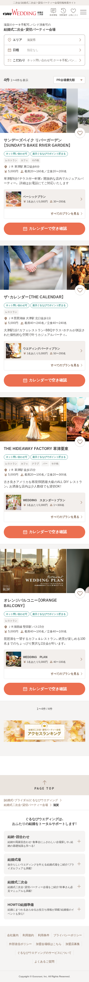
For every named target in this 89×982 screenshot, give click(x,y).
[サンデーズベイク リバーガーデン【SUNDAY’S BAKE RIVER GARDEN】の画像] (44, 111)
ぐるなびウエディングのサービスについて (44, 952)
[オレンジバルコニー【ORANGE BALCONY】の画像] (44, 571)
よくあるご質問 (44, 961)
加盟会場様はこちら (48, 944)
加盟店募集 (73, 944)
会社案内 (13, 935)
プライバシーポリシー (67, 935)
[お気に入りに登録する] (80, 133)
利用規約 (28, 935)
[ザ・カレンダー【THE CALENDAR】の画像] (44, 268)
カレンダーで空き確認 (48, 228)
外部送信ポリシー (20, 944)
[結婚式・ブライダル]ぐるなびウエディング (31, 800)
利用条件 (43, 935)
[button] (44, 841)
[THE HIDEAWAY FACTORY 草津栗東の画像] (44, 419)
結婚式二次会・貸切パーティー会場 (26, 805)
